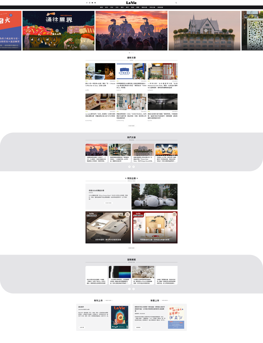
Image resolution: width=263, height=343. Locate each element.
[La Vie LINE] (95, 2)
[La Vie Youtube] (92, 2)
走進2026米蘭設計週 (96, 190)
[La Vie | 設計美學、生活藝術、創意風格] (131, 2)
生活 (117, 7)
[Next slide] (133, 167)
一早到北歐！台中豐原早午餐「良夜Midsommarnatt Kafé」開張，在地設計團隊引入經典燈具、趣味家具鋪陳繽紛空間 (163, 86)
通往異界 (81, 307)
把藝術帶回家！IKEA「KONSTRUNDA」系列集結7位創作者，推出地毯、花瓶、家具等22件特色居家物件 (131, 116)
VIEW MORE (131, 125)
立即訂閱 (82, 327)
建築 (101, 7)
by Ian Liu (119, 90)
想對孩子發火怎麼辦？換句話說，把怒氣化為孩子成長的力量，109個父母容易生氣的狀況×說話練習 (150, 309)
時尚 (112, 7)
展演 (138, 7)
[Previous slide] (57, 30)
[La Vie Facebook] (86, 2)
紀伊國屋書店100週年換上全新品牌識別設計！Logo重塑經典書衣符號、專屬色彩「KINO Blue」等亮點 (131, 86)
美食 (132, 7)
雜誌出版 (144, 7)
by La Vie (150, 120)
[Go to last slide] (129, 167)
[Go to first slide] (206, 30)
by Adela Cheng (120, 120)
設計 (106, 7)
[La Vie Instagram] (89, 2)
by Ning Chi (150, 90)
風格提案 (160, 7)
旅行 (127, 7)
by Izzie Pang (88, 120)
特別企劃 (152, 7)
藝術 (122, 7)
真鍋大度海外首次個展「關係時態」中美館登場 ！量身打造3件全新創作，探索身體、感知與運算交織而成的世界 (163, 116)
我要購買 (138, 327)
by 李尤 (87, 90)
